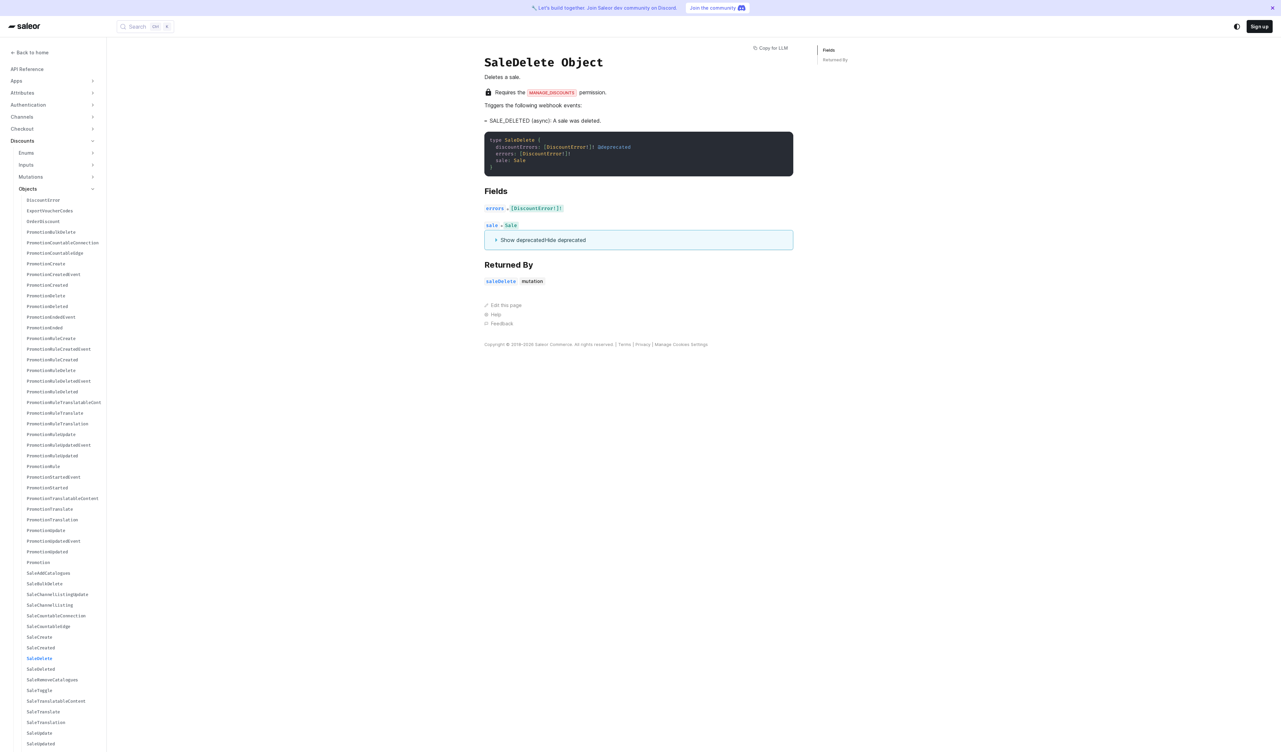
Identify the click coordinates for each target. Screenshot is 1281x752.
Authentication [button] (28, 105)
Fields (829, 50)
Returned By (835, 59)
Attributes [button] (22, 93)
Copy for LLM (773, 48)
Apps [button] (16, 81)
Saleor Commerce (553, 344)
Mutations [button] (31, 177)
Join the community (713, 8)
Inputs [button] (26, 165)
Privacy (643, 344)
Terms (624, 344)
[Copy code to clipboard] (785, 139)
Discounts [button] (22, 141)
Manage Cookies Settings (681, 344)
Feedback (502, 323)
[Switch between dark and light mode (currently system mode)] (1237, 26)
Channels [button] (22, 117)
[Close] (1272, 8)
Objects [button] (28, 189)
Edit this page (506, 305)
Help (496, 314)
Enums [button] (26, 153)
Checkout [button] (22, 129)
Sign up (1260, 26)
